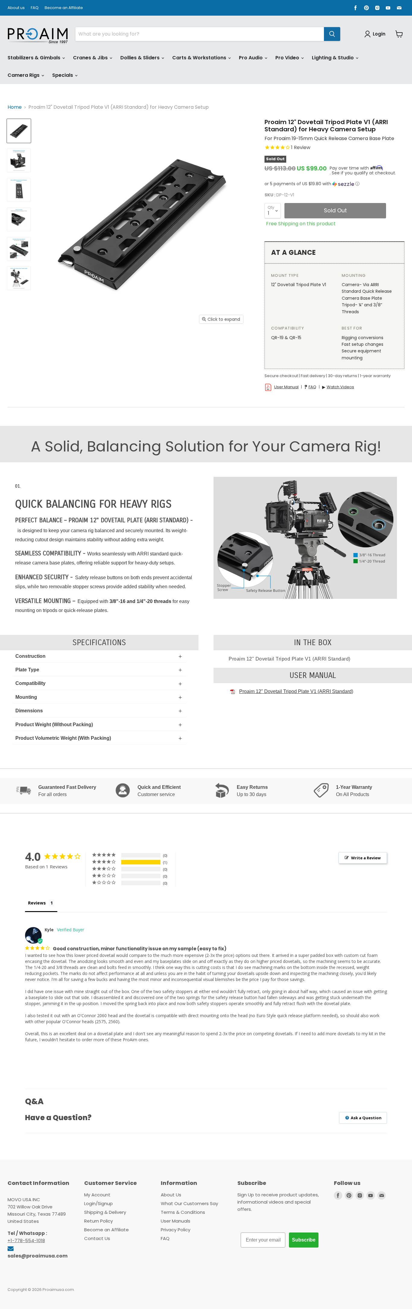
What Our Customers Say (189, 1203)
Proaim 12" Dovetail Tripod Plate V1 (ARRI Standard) (296, 691)
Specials (63, 75)
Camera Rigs (24, 75)
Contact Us (97, 1238)
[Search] (332, 34)
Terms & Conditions (183, 1212)
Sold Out (335, 210)
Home (15, 107)
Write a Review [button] (366, 858)
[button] (334, 184)
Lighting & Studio (333, 57)
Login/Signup (98, 1203)
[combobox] (199, 34)
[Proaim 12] (19, 131)
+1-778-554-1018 (26, 1240)
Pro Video (287, 57)
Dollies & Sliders (140, 57)
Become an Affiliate (64, 8)
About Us (171, 1195)
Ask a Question (366, 1117)
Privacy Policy (175, 1229)
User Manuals (175, 1221)
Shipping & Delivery (105, 1212)
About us (16, 8)
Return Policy (98, 1221)
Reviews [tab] (37, 903)
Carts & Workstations (199, 57)
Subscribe (303, 1239)
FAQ (35, 8)
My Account (97, 1195)
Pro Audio (251, 57)
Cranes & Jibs (91, 57)
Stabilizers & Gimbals (35, 57)
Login (379, 34)
